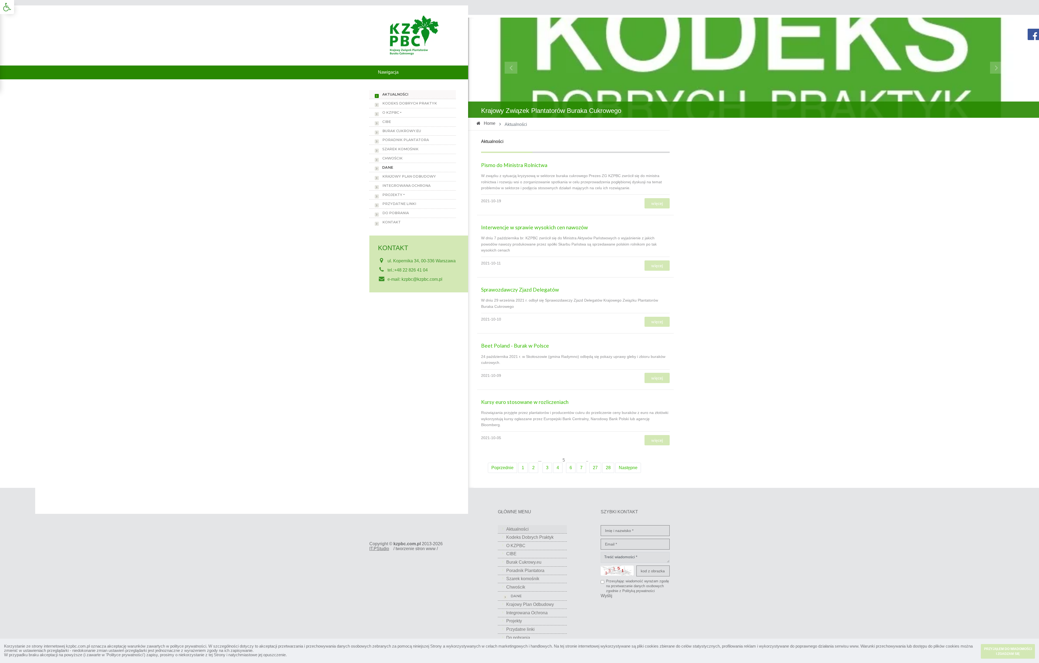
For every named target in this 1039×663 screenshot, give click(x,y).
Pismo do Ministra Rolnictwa (514, 165)
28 (608, 467)
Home (489, 123)
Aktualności (395, 94)
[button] (7, 7)
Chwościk (392, 158)
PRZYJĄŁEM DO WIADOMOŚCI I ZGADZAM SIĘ (1008, 651)
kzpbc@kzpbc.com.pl (422, 279)
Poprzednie (502, 467)
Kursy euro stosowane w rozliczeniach (524, 402)
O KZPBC (390, 112)
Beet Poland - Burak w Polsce (515, 345)
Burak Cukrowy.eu (401, 131)
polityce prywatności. (188, 646)
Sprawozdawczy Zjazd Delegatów (520, 289)
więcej (657, 203)
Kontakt (391, 222)
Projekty (392, 195)
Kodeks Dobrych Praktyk (409, 103)
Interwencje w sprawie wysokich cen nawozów (534, 227)
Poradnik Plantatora (405, 140)
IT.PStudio (379, 548)
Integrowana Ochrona (406, 186)
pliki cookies (648, 646)
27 (595, 467)
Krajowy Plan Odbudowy (409, 176)
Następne (628, 467)
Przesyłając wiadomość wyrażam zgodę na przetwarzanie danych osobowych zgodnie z (637, 586)
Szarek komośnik (400, 149)
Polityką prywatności (638, 591)
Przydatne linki (399, 204)
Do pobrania (395, 213)
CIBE (386, 122)
